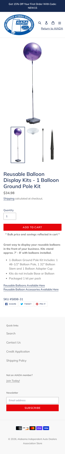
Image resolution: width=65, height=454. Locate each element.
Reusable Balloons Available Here (24, 285)
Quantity (8, 210)
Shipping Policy (16, 360)
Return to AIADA (52, 28)
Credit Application (18, 351)
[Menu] (59, 22)
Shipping (8, 198)
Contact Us (13, 342)
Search (11, 333)
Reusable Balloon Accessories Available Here (31, 289)
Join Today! (13, 380)
